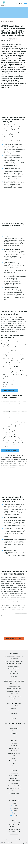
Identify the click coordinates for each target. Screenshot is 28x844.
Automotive (14, 731)
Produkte (12, 1)
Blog (14, 763)
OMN (9, 609)
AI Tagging (14, 676)
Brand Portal (14, 699)
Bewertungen (14, 796)
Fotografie (14, 713)
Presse (14, 758)
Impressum (9, 839)
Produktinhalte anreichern (14, 686)
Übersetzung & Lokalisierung (14, 691)
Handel (14, 726)
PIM (16, 455)
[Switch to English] (19, 3)
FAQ (14, 756)
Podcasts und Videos (14, 748)
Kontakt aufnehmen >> (13, 638)
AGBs (20, 839)
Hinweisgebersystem (14, 793)
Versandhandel (14, 728)
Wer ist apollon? (14, 783)
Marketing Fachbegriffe (14, 753)
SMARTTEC (17, 842)
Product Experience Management (14, 656)
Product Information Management (14, 661)
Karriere (14, 791)
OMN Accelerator (14, 658)
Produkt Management (14, 711)
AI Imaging (14, 671)
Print (14, 716)
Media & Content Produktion (14, 688)
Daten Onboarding (14, 683)
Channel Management (14, 666)
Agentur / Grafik (14, 706)
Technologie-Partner (14, 775)
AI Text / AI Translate (14, 674)
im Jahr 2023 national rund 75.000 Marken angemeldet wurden (13, 67)
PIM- (7, 323)
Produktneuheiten (14, 761)
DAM (20, 455)
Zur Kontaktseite (14, 834)
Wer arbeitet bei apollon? (14, 785)
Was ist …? (14, 750)
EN (21, 3)
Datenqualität (14, 693)
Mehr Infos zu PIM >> (9, 390)
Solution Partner (14, 773)
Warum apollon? (14, 778)
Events (14, 766)
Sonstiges (14, 736)
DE (16, 3)
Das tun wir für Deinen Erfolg (14, 788)
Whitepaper (14, 743)
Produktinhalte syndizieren (14, 696)
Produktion (14, 733)
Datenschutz (15, 839)
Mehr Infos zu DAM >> (9, 450)
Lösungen (12, 6)
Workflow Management (14, 669)
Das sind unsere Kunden (14, 780)
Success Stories (14, 745)
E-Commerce (14, 708)
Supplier (14, 718)
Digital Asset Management (14, 663)
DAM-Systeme (13, 323)
